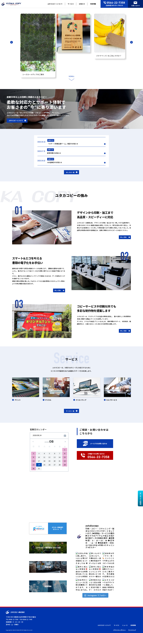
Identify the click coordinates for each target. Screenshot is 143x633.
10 (39, 457)
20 (54, 461)
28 (59, 465)
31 (39, 468)
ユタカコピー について (55, 4)
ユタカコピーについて (104, 625)
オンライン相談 (140, 498)
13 (54, 457)
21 (59, 461)
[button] (11, 42)
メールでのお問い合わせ (98, 443)
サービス (71, 4)
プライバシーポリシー (119, 630)
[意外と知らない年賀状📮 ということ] (95, 571)
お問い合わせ (135, 5)
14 (59, 457)
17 (39, 461)
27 (54, 465)
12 (49, 457)
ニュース (124, 625)
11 (44, 457)
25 (44, 465)
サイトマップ (132, 630)
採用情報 (93, 4)
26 (49, 465)
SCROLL (71, 76)
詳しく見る (123, 237)
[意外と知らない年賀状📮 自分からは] (82, 571)
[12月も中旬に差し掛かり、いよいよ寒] (82, 558)
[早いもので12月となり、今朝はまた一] (95, 558)
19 (49, 461)
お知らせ (82, 4)
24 (39, 464)
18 (44, 461)
